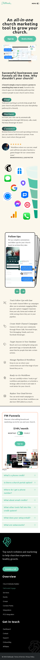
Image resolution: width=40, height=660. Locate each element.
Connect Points (8, 606)
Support (6, 638)
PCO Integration (8, 614)
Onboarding (7, 642)
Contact (5, 633)
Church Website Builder (11, 584)
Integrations (7, 610)
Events (5, 597)
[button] (17, 291)
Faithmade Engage (9, 588)
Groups (5, 601)
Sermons (6, 593)
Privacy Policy (30, 657)
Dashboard (7, 629)
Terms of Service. (19, 657)
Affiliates (6, 646)
